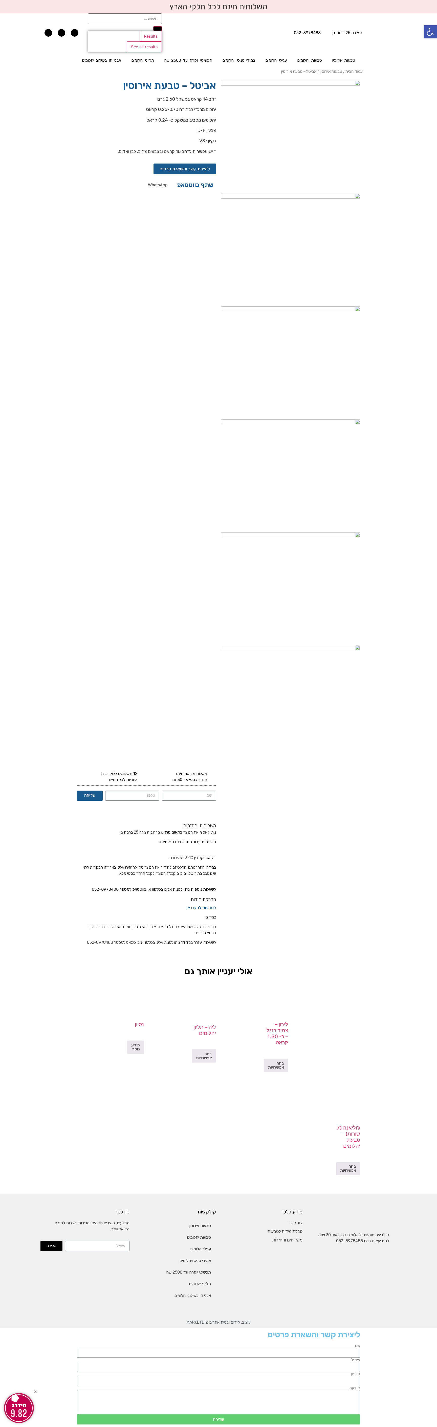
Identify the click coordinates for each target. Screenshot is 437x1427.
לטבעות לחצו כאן (201, 907)
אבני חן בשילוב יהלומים (101, 60)
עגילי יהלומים (276, 60)
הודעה (354, 1388)
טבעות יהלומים (309, 60)
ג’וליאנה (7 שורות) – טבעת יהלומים (348, 1137)
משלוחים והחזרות (199, 825)
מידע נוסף (135, 1047)
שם (357, 1346)
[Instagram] (61, 33)
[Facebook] (74, 33)
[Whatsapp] (48, 33)
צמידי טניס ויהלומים (238, 60)
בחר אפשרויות (276, 1065)
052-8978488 (349, 1240)
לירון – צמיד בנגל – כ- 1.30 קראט (277, 1033)
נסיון (139, 1024)
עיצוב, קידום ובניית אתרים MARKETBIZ (218, 1322)
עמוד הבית (354, 71)
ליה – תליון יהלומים (204, 1030)
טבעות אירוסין (343, 60)
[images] (290, 84)
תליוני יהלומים (142, 60)
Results (151, 36)
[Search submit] (157, 28)
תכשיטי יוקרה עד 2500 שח (188, 60)
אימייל (355, 1360)
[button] (158, 185)
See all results (144, 46)
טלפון (355, 1374)
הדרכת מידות (203, 899)
